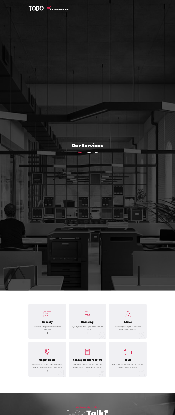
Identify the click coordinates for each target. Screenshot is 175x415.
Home (79, 152)
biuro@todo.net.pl (59, 9)
